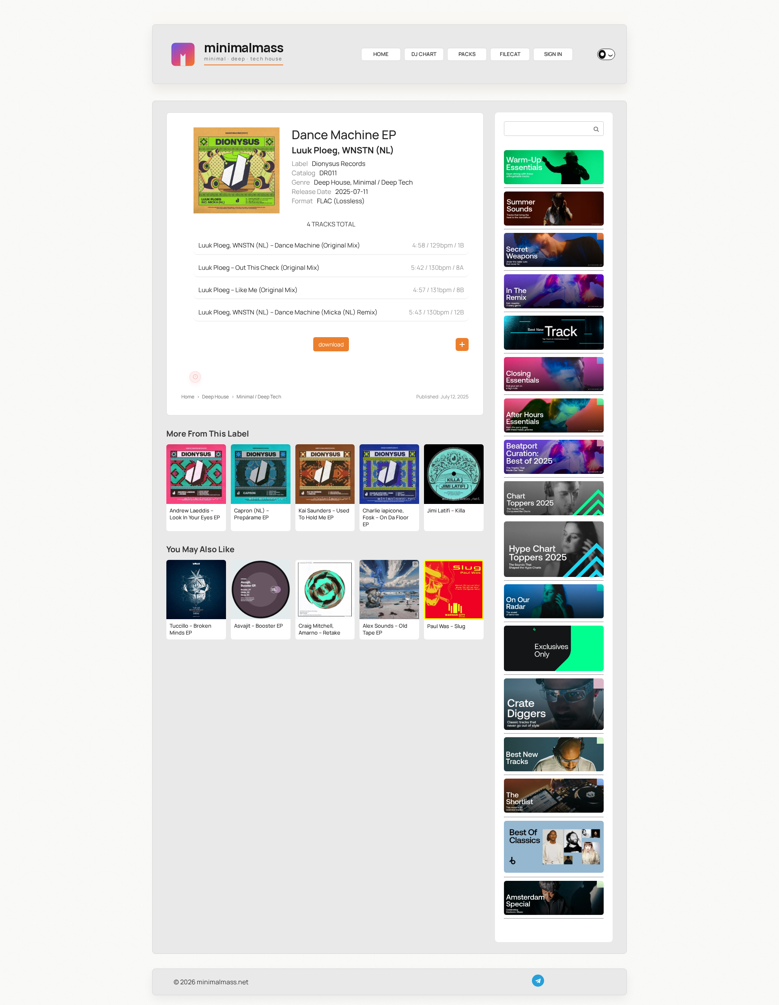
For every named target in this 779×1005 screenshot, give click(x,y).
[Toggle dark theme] (606, 54)
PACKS (467, 54)
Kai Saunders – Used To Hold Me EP (324, 514)
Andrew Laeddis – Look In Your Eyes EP (195, 514)
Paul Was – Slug (446, 626)
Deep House (332, 182)
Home (187, 396)
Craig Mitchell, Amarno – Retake (319, 629)
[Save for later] (462, 344)
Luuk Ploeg (315, 150)
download (331, 344)
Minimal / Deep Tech (383, 182)
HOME (381, 54)
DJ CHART (424, 54)
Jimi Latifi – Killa (446, 510)
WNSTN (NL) (368, 150)
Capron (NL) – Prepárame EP (251, 514)
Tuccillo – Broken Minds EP (190, 629)
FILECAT (510, 54)
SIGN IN (553, 54)
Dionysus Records (339, 163)
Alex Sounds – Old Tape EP (385, 629)
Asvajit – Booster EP (258, 625)
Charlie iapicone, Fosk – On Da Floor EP (386, 517)
